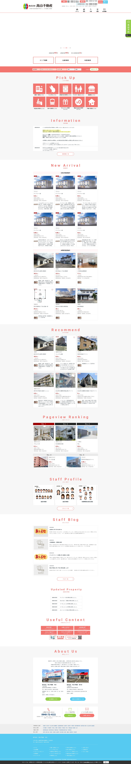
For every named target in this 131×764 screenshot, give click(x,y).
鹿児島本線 (51, 729)
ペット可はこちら (54, 749)
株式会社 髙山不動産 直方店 (74, 684)
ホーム (35, 747)
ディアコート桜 (63, 597)
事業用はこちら (53, 755)
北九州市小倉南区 (90, 725)
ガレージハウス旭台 (64, 610)
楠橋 (68, 732)
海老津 (75, 732)
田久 (67, 727)
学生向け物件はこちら (71, 747)
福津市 (65, 725)
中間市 (72, 725)
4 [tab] (67, 47)
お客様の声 (85, 749)
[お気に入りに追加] (52, 177)
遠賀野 (57, 732)
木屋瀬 (59, 727)
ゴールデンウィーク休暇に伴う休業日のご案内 (59, 555)
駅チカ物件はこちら (71, 749)
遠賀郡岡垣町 (60, 725)
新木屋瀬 (61, 732)
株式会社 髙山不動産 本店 (49, 684)
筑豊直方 (71, 732)
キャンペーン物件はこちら (72, 751)
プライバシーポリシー (39, 751)
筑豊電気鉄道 (46, 729)
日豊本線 (69, 729)
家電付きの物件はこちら (55, 751)
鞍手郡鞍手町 (77, 725)
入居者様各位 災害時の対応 (55, 542)
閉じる (106, 762)
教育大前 (47, 732)
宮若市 (69, 725)
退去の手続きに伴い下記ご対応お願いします (59, 567)
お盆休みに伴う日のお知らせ (55, 529)
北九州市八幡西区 (53, 725)
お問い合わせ (85, 747)
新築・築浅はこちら (54, 747)
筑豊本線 (56, 729)
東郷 (74, 727)
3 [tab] (66, 47)
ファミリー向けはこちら (55, 753)
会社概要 (36, 749)
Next (69, 47)
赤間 (56, 727)
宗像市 (44, 725)
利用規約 (36, 753)
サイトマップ (37, 755)
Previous (61, 47)
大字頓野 (49, 727)
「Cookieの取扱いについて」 (88, 762)
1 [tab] (63, 47)
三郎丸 (53, 727)
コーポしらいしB (63, 603)
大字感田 (45, 727)
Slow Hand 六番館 (64, 600)
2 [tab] (64, 47)
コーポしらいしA (63, 606)
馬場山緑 (71, 727)
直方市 (48, 725)
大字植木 (63, 727)
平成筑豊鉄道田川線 (63, 729)
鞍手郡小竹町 (83, 725)
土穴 (77, 727)
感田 (65, 732)
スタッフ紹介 (85, 751)
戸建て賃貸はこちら (71, 755)
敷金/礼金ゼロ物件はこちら (72, 753)
